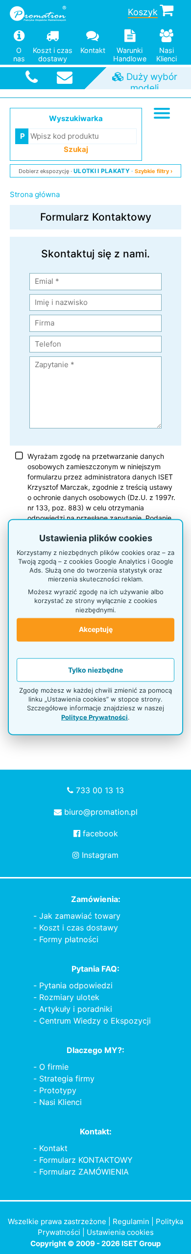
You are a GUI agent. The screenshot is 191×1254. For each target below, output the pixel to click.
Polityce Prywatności (94, 717)
